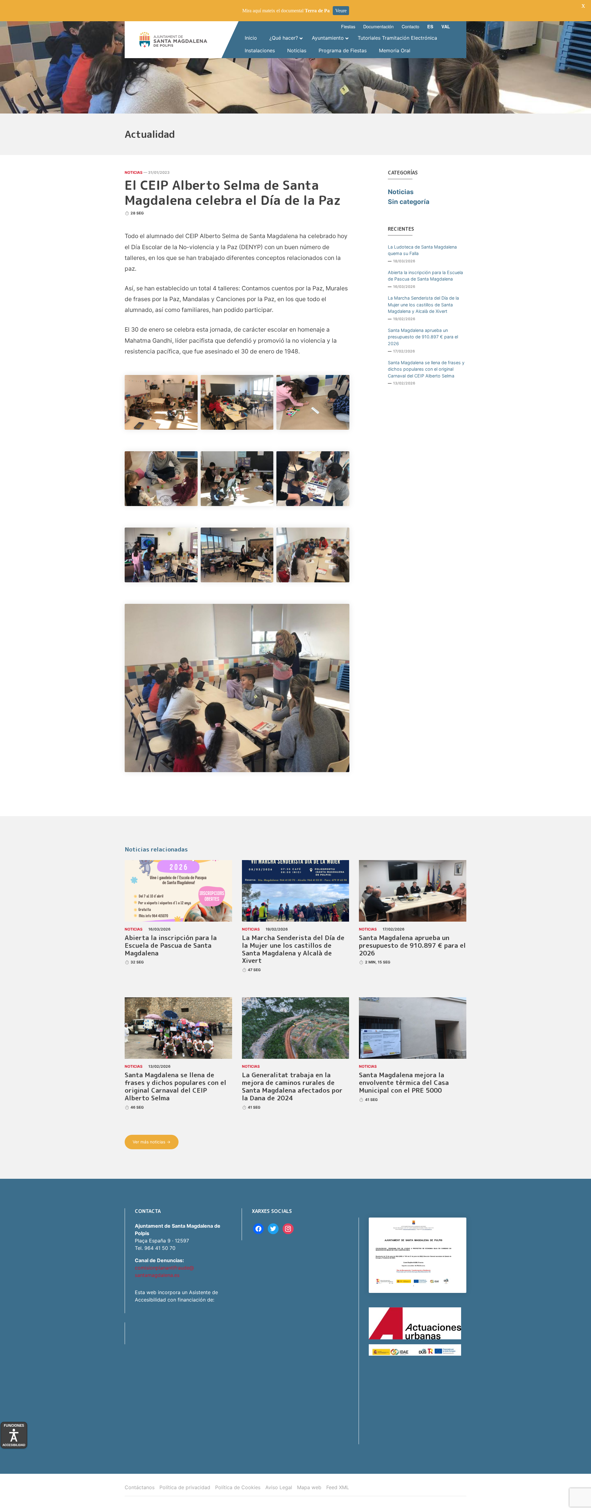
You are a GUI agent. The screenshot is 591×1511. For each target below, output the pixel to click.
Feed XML (337, 1487)
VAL (445, 26)
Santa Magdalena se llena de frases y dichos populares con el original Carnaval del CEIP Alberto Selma (426, 369)
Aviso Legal (278, 1487)
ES (430, 26)
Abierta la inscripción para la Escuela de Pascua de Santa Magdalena (425, 276)
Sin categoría (408, 201)
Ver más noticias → (152, 1141)
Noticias (134, 172)
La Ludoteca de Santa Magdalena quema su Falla (422, 250)
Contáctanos (140, 1487)
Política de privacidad (184, 1487)
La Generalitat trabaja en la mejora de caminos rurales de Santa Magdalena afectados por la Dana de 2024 (292, 1086)
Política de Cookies (237, 1487)
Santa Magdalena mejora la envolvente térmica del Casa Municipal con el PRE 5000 (404, 1082)
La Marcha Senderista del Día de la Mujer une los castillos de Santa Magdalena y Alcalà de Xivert (423, 304)
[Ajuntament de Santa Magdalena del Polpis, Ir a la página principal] (173, 39)
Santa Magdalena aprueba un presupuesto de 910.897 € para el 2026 (423, 337)
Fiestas (348, 26)
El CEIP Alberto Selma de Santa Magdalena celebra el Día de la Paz (233, 192)
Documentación (378, 26)
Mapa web (309, 1487)
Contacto (410, 26)
